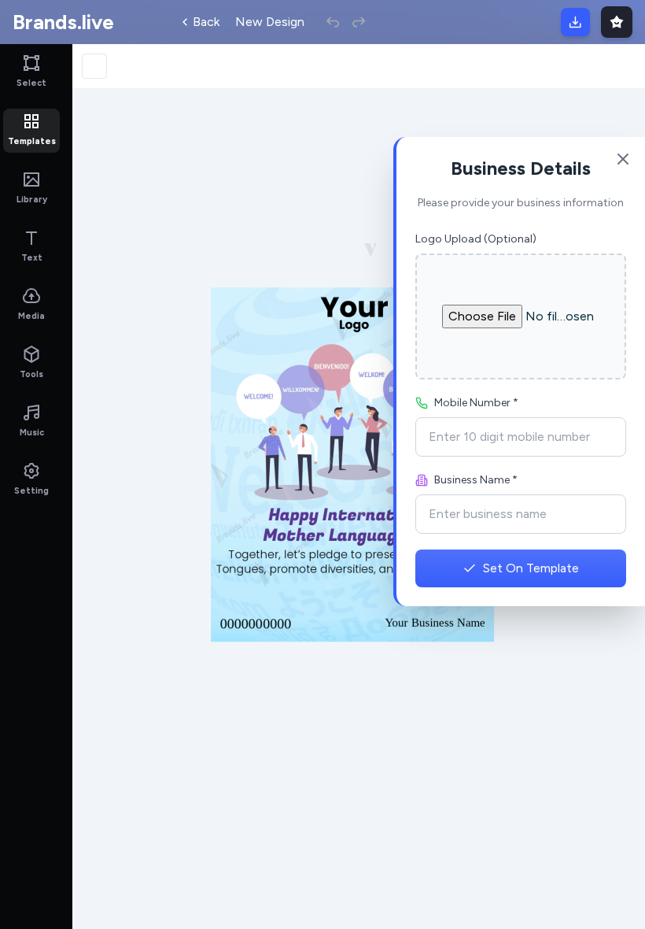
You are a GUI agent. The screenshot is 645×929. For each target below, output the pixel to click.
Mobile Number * (476, 402)
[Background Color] (94, 66)
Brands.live (63, 22)
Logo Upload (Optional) (475, 239)
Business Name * (476, 480)
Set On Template (531, 568)
